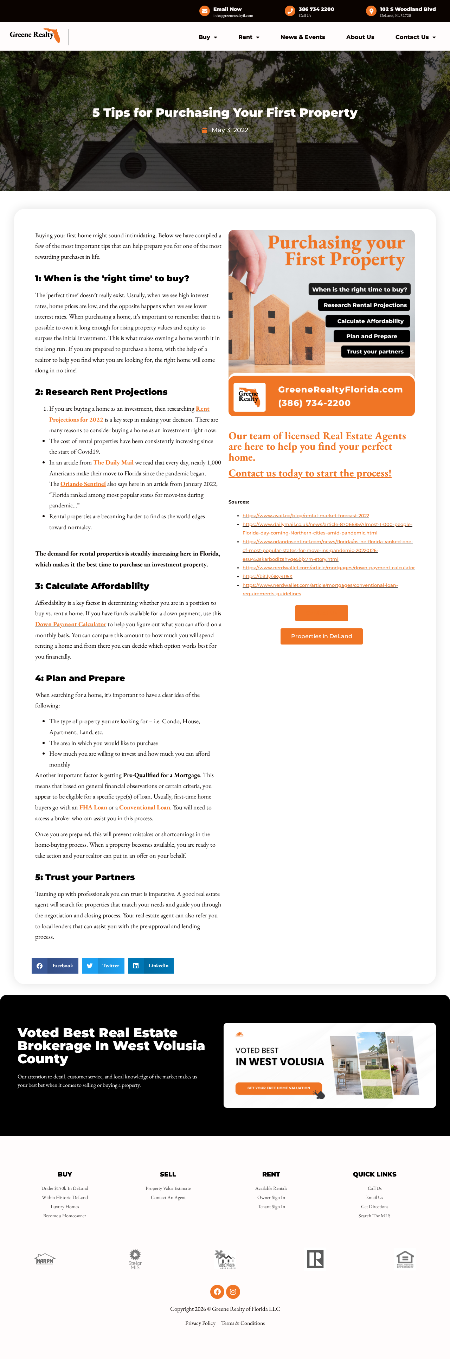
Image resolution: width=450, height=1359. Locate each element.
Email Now (227, 9)
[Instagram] (233, 1292)
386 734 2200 (316, 9)
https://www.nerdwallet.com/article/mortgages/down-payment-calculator (329, 567)
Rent (245, 37)
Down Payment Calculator (70, 624)
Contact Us (412, 37)
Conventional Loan (144, 807)
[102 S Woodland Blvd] (371, 11)
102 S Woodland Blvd (408, 9)
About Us (360, 37)
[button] (55, 966)
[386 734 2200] (290, 11)
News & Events (303, 37)
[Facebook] (217, 1292)
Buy (204, 37)
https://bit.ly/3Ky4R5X (267, 576)
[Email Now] (204, 11)
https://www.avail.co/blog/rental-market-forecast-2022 (306, 515)
